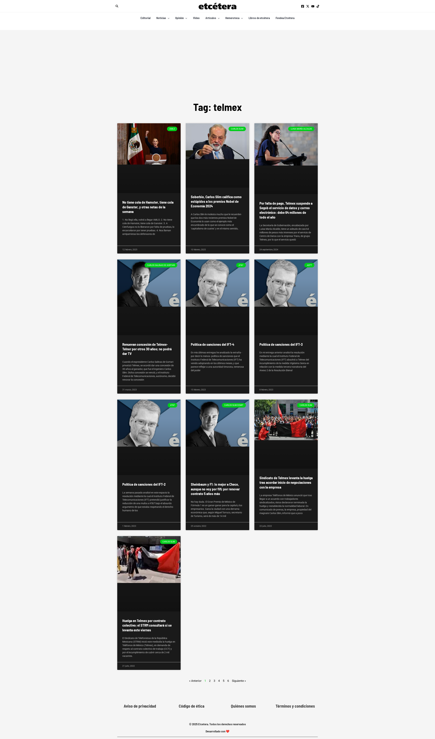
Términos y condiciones (295, 706)
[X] (307, 6)
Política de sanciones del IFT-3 (281, 344)
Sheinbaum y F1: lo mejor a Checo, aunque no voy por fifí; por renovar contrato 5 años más (215, 489)
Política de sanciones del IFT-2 (144, 484)
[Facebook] (302, 6)
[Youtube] (312, 6)
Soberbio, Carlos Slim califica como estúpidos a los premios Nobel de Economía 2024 (216, 201)
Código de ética (191, 706)
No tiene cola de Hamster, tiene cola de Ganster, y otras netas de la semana (147, 207)
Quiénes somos (243, 706)
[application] (167, 17)
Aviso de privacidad (140, 706)
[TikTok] (317, 6)
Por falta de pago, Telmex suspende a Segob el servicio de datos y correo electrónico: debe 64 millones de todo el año (285, 210)
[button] (117, 6)
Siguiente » (239, 680)
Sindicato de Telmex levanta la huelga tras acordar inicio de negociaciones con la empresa (286, 482)
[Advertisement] (217, 74)
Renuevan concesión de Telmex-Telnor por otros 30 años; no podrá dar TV (147, 349)
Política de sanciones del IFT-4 (212, 344)
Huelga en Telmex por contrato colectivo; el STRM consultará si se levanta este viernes (147, 625)
